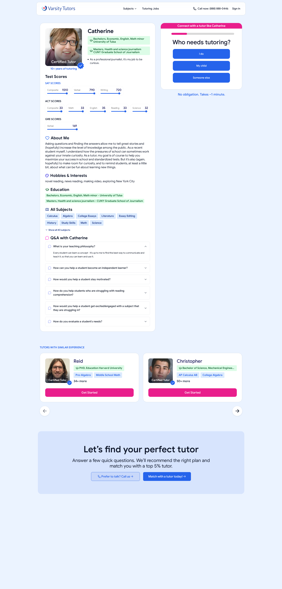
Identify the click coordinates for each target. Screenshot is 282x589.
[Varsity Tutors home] (58, 8)
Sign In (236, 8)
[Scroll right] (237, 411)
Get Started (89, 392)
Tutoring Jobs (150, 8)
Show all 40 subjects (59, 229)
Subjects (128, 8)
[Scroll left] (45, 411)
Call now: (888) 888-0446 (213, 8)
